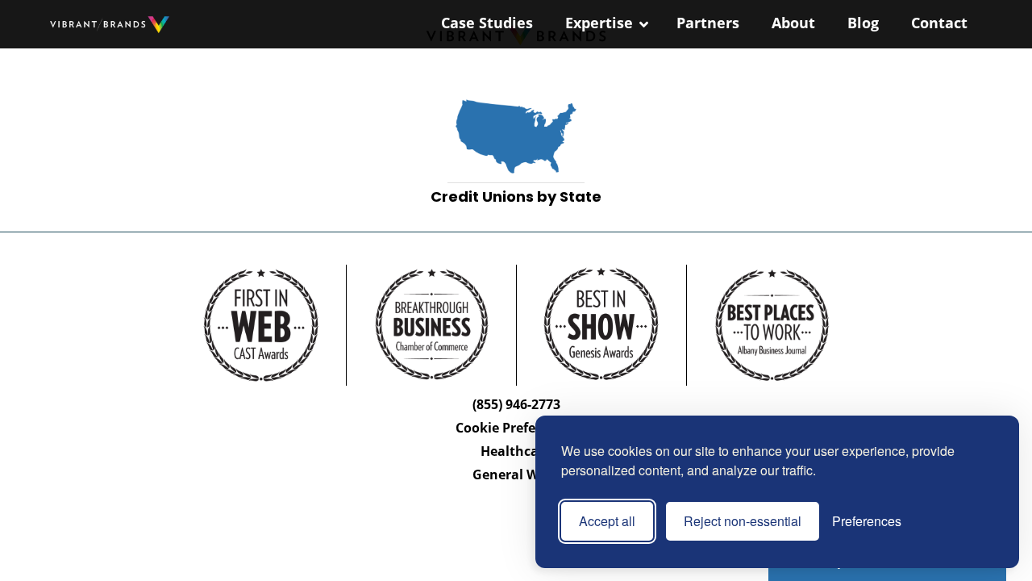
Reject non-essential (742, 521)
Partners (707, 22)
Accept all (607, 521)
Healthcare (516, 451)
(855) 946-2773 (516, 404)
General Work (516, 474)
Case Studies (487, 22)
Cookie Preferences (516, 428)
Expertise (599, 22)
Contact (939, 22)
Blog (863, 22)
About (793, 22)
